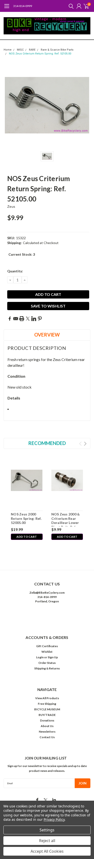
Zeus (11, 206)
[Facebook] (9, 318)
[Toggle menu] (6, 8)
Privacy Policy (54, 819)
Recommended (47, 443)
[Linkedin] (33, 318)
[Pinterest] (39, 318)
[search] (70, 6)
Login (40, 657)
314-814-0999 (22, 6)
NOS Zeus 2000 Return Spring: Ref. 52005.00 (26, 518)
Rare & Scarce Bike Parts (57, 49)
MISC (20, 49)
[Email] (15, 318)
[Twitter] (27, 318)
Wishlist (47, 651)
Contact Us (47, 737)
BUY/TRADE (47, 715)
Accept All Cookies (47, 851)
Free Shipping (47, 704)
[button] (47, 616)
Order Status (47, 663)
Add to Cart (26, 536)
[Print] (21, 318)
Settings (47, 830)
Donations (47, 720)
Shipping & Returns (47, 668)
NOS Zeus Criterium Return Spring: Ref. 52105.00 (40, 53)
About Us (47, 726)
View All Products (47, 698)
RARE (32, 49)
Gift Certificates (47, 646)
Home (8, 49)
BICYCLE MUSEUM (47, 709)
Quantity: (15, 271)
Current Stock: (21, 254)
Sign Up (53, 657)
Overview (47, 334)
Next (85, 444)
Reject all (47, 840)
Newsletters (47, 731)
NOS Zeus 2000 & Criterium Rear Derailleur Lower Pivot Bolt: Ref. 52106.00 (65, 519)
